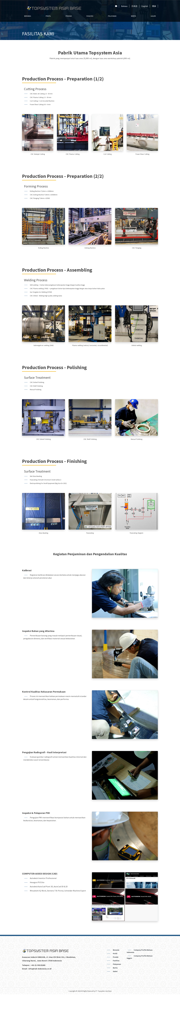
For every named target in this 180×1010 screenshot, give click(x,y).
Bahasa (124, 6)
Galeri (153, 16)
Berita (133, 16)
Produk (69, 16)
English (145, 6)
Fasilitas (89, 16)
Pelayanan (112, 16)
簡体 (154, 6)
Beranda (27, 16)
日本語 (134, 6)
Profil (48, 16)
